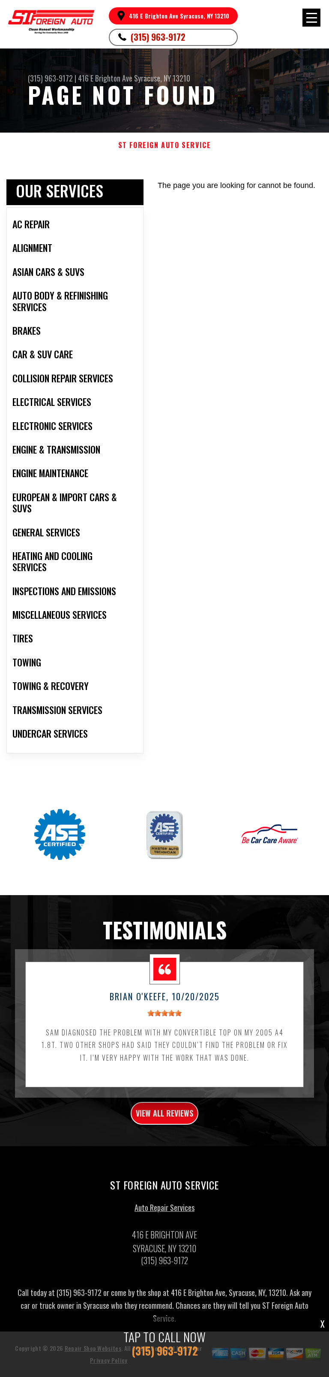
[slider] (164, 1013)
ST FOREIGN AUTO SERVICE (164, 145)
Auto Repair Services (164, 1207)
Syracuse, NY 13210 (162, 78)
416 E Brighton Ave (105, 78)
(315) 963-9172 (158, 37)
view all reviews (164, 1113)
